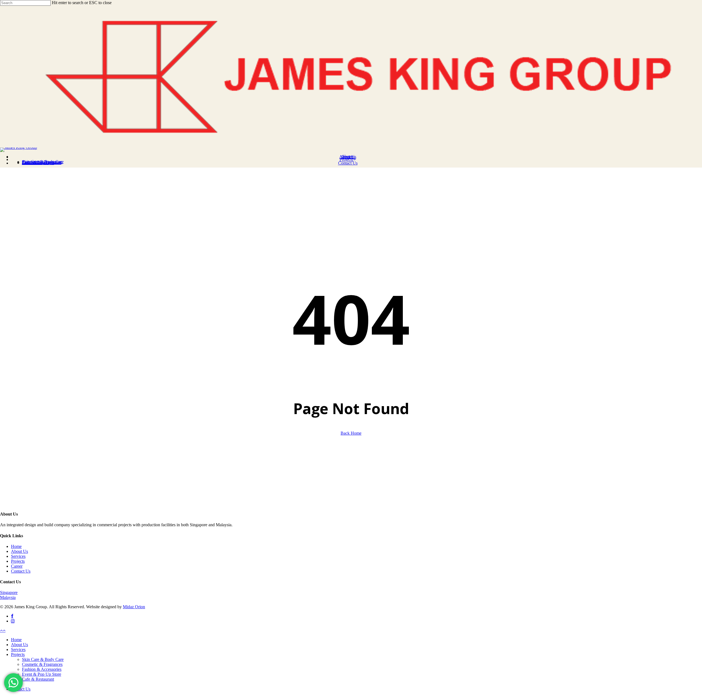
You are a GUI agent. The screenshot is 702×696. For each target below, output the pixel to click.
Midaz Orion (134, 606)
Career (16, 566)
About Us (19, 551)
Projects (18, 561)
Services (18, 556)
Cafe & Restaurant (38, 679)
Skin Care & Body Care (43, 659)
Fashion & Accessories (41, 669)
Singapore (9, 592)
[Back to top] (2, 630)
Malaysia (8, 597)
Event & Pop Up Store (41, 674)
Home (16, 546)
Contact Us (20, 571)
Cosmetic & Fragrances (42, 664)
